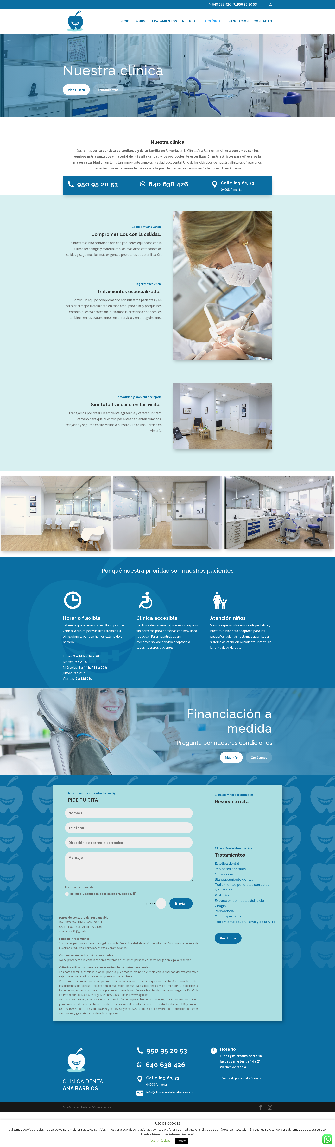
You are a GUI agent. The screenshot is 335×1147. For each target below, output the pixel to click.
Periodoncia (224, 911)
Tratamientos (108, 90)
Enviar (181, 903)
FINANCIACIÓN (237, 21)
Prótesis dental (227, 895)
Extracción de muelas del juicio (239, 901)
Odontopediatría (228, 916)
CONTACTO (263, 21)
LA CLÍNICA (212, 21)
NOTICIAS (190, 21)
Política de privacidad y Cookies (241, 1078)
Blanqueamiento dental (234, 879)
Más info (231, 757)
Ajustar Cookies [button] (160, 1140)
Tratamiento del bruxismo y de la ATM (245, 922)
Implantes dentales (230, 869)
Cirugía (220, 906)
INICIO (124, 21)
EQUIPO (140, 21)
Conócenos (259, 757)
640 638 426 (221, 5)
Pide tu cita (76, 90)
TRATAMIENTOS (164, 21)
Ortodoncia (224, 874)
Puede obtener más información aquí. (167, 1134)
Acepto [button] (182, 1140)
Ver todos (228, 938)
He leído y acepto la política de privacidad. (101, 894)
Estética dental (227, 863)
